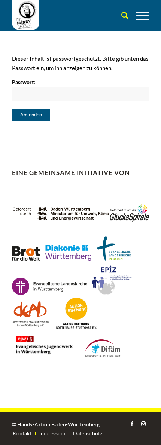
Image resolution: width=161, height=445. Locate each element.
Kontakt (22, 433)
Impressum (52, 433)
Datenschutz (87, 433)
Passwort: (23, 82)
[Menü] (138, 15)
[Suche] (121, 15)
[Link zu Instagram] (143, 423)
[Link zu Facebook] (132, 423)
